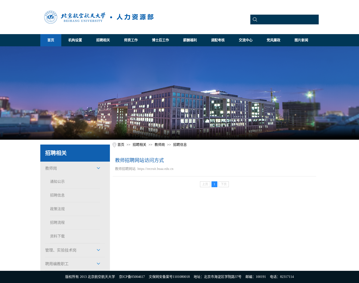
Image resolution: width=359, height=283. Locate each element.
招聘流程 (57, 222)
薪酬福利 (190, 40)
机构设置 (75, 40)
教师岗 (51, 168)
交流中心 (246, 40)
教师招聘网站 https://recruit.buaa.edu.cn (144, 169)
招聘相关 (103, 40)
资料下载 (57, 236)
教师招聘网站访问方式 (139, 160)
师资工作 (131, 40)
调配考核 (218, 40)
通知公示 (57, 182)
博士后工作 (160, 40)
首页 (50, 40)
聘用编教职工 (57, 264)
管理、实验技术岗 (60, 250)
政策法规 (57, 209)
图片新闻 (301, 40)
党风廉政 (273, 40)
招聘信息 (57, 195)
